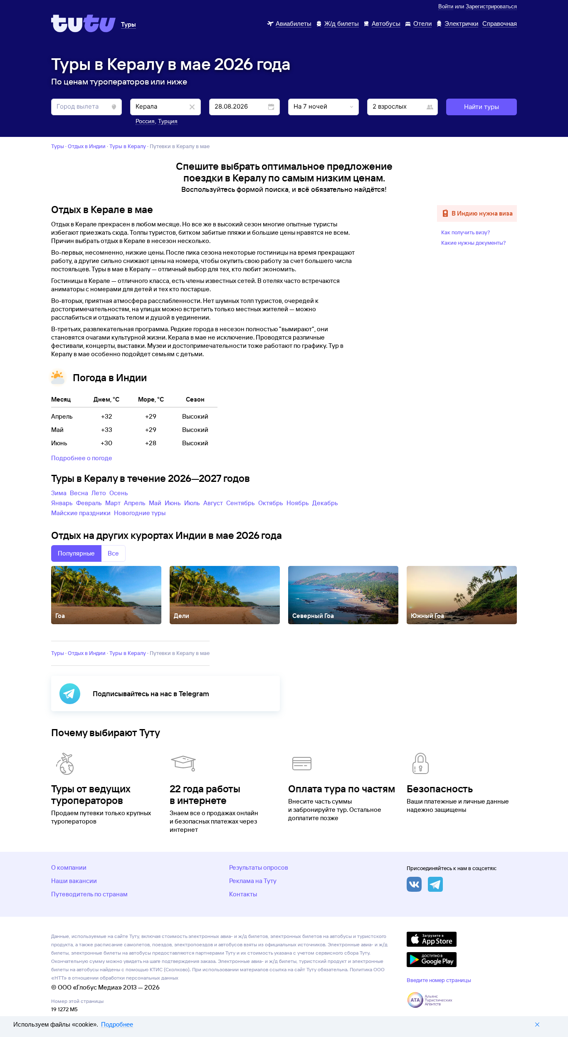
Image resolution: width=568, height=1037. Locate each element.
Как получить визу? (465, 232)
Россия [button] (145, 121)
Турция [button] (168, 121)
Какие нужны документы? (473, 242)
